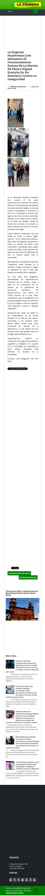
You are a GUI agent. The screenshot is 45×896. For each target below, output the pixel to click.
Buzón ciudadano (15, 866)
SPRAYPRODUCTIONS (14, 893)
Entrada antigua (28, 577)
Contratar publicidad (16, 868)
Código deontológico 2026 (18, 864)
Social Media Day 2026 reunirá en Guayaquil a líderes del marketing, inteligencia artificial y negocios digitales (27, 765)
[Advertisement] (23, 33)
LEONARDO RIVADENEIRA (18, 87)
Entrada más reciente (19, 573)
